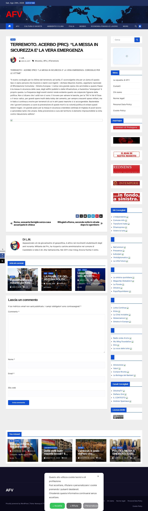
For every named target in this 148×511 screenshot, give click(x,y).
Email (11, 373)
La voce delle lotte (121, 348)
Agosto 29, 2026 (19, 451)
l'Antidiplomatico (120, 257)
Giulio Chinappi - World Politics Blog (88, 283)
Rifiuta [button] (75, 506)
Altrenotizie (118, 365)
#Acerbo (38, 61)
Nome (11, 359)
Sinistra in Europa (121, 321)
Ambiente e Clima (55, 26)
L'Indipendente (119, 217)
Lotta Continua (120, 308)
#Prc (45, 61)
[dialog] (74, 492)
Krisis (115, 311)
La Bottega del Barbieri (123, 375)
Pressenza (118, 250)
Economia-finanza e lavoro (104, 26)
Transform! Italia (120, 224)
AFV (14, 14)
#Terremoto (54, 61)
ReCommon (118, 247)
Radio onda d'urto (121, 338)
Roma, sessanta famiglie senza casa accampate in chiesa (32, 223)
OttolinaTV (118, 391)
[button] (136, 26)
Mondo (82, 26)
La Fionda (117, 284)
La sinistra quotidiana (123, 277)
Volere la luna (119, 230)
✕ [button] (98, 476)
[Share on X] (2, 260)
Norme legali (119, 98)
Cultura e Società (33, 26)
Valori (116, 368)
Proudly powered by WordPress (17, 503)
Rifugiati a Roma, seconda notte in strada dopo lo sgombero (78, 223)
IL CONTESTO (119, 397)
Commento (13, 311)
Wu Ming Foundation (122, 341)
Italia (71, 26)
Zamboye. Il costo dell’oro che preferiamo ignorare (90, 453)
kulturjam (117, 254)
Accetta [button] (58, 506)
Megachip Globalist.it (122, 281)
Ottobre (117, 288)
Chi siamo (117, 92)
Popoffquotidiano (121, 291)
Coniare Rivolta (120, 372)
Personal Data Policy (122, 104)
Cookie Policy (119, 110)
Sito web (12, 388)
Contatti (117, 86)
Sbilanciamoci (119, 318)
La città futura (119, 261)
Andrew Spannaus (121, 401)
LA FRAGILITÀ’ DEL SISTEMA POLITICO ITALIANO (56, 279)
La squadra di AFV (121, 80)
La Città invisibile (121, 314)
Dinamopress (119, 227)
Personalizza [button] (91, 506)
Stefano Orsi (119, 394)
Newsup (38, 503)
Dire (115, 345)
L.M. (22, 58)
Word (125, 26)
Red (65, 458)
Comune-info (119, 220)
